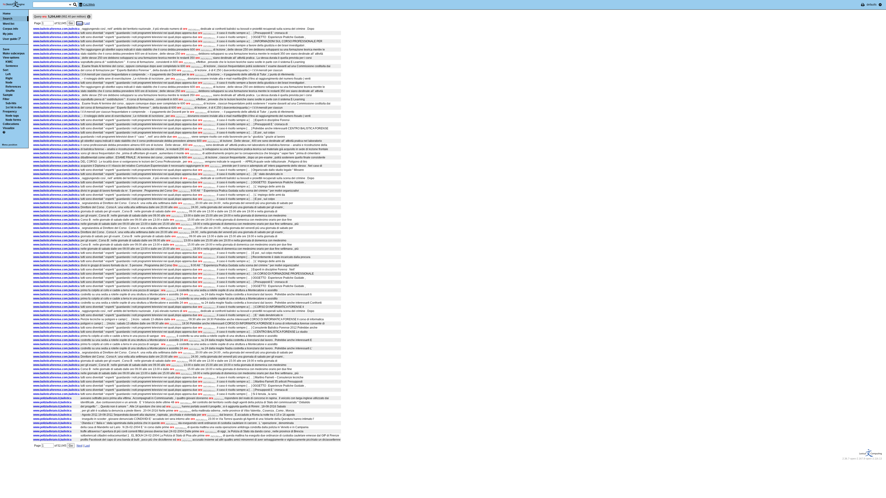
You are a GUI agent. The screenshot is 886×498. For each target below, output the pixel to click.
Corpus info (10, 28)
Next (79, 23)
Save (6, 49)
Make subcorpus (14, 53)
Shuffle (10, 90)
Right (9, 78)
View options (11, 57)
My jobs (8, 34)
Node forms (13, 120)
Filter (6, 99)
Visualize (9, 128)
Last (87, 23)
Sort (5, 70)
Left (8, 74)
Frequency (10, 111)
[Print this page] (863, 4)
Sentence (12, 66)
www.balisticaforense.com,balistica (56, 28)
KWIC (9, 61)
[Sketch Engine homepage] (17, 4)
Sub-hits (11, 103)
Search (7, 18)
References (13, 86)
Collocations (11, 124)
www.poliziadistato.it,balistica (52, 398)
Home (7, 13)
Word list (8, 23)
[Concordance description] (88, 16)
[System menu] (880, 4)
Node (9, 82)
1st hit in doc (14, 107)
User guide (10, 39)
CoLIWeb (89, 4)
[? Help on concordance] (4, 132)
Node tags (12, 115)
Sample (8, 95)
